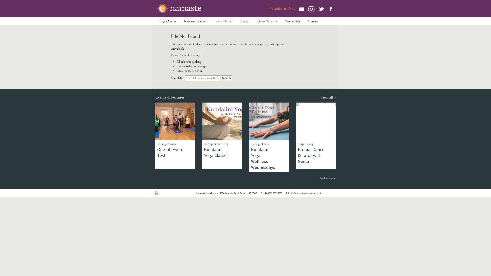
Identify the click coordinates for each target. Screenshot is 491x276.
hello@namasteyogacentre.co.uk (304, 193)
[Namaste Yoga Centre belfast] (179, 8)
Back (191, 71)
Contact (313, 21)
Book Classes (224, 21)
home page (199, 66)
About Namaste (267, 21)
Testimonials (292, 21)
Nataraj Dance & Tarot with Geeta (311, 155)
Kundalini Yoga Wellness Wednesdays (263, 158)
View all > (328, 97)
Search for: (178, 78)
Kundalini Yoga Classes (216, 152)
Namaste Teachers (196, 21)
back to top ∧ (328, 178)
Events (244, 21)
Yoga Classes (167, 21)
